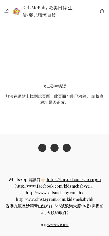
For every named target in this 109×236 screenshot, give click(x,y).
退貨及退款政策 (58, 225)
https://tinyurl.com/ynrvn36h (74, 179)
